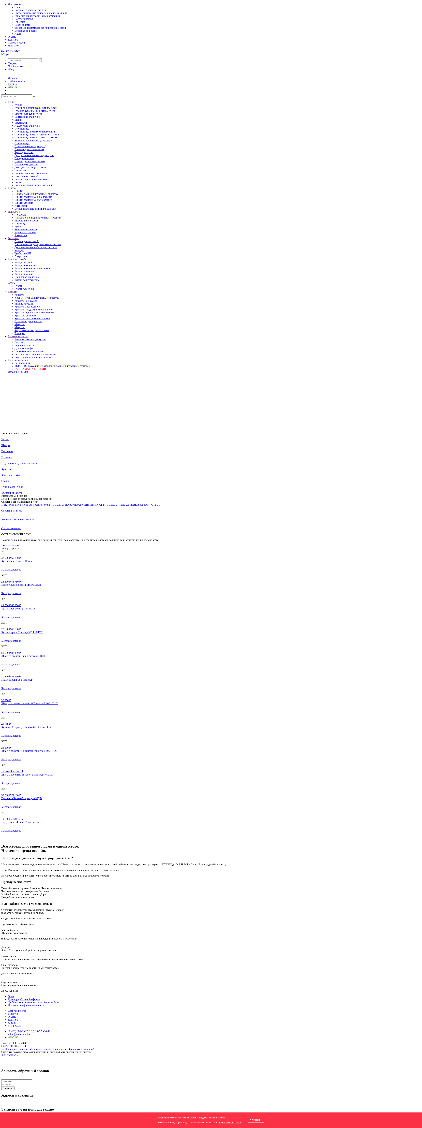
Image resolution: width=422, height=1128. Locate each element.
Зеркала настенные (25, 232)
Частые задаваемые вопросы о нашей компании (41, 13)
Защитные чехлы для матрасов (32, 330)
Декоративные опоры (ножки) (31, 179)
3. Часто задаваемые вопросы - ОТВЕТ (138, 504)
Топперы (20, 333)
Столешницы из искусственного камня (37, 134)
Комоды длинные (24, 271)
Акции (18, 33)
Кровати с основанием (27, 306)
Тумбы (18, 226)
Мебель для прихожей (27, 220)
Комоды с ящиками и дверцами (32, 268)
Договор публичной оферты (30, 10)
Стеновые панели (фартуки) (30, 146)
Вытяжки (20, 342)
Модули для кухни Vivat (28, 113)
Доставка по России (26, 30)
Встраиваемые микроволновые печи (35, 354)
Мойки (18, 119)
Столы (18, 285)
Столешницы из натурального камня (35, 131)
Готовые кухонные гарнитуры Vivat (35, 110)
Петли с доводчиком (26, 164)
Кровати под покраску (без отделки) (35, 312)
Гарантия (20, 21)
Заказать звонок (10, 545)
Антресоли (21, 205)
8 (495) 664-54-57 (10, 51)
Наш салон (14, 45)
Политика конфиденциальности (26, 1005)
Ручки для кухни (24, 152)
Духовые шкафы (24, 348)
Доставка (13, 39)
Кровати (19, 294)
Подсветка (20, 170)
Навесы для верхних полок (30, 161)
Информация (15, 4)
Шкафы (19, 191)
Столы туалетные (24, 288)
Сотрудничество (24, 18)
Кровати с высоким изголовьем (32, 318)
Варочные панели (25, 345)
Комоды (19, 250)
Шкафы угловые (24, 202)
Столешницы (22, 128)
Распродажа (14, 1025)
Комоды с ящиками (25, 265)
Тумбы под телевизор (27, 279)
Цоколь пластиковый (26, 176)
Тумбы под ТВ (23, 253)
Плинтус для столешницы (29, 149)
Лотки (18, 182)
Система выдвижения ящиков (31, 173)
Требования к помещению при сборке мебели (40, 27)
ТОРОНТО (52, 366)
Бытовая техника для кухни (30, 339)
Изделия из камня (18, 371)
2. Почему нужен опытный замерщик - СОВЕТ (89, 504)
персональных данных (230, 1122)
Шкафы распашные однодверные (33, 196)
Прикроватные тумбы (27, 277)
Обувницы (21, 223)
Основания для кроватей (28, 321)
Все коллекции (23, 363)
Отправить (8, 1088)
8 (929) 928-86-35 (40, 1031)
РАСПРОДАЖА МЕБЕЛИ (30, 368)
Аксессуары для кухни (27, 125)
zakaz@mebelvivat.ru (19, 1034)
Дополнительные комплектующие (34, 185)
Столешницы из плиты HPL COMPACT (37, 137)
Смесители (21, 122)
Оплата (12, 36)
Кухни (18, 104)
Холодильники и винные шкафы (33, 357)
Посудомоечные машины (29, 351)
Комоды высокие (24, 274)
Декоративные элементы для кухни (34, 155)
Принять (256, 1120)
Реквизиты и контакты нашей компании (37, 16)
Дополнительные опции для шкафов (35, 208)
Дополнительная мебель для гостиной (36, 247)
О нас (18, 7)
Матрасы (20, 324)
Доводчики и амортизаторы (30, 167)
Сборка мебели (16, 42)
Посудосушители (24, 158)
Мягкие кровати (24, 303)
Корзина (12, 84)
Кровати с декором (25, 315)
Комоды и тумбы (24, 262)
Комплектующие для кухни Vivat (33, 140)
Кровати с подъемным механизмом (34, 309)
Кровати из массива (26, 300)
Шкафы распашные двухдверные (33, 199)
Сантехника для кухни (27, 116)
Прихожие (20, 214)
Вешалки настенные (26, 229)
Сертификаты (22, 24)
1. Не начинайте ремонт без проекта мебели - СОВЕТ (31, 504)
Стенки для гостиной (27, 241)
